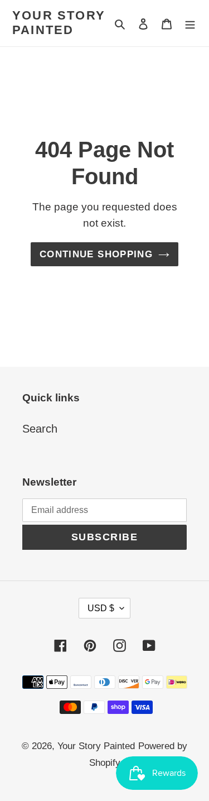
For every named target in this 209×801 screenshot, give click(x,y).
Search (39, 429)
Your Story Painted (58, 22)
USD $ (101, 608)
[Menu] (190, 23)
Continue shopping (96, 254)
